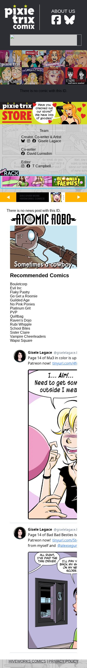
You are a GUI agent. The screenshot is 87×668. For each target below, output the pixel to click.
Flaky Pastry (20, 292)
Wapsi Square (21, 340)
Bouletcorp (18, 284)
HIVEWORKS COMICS (27, 661)
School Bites (20, 328)
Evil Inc (16, 288)
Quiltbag (16, 316)
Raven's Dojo (20, 320)
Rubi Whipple (21, 324)
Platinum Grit (20, 308)
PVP (13, 312)
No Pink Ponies (22, 304)
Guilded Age (20, 300)
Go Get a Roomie (23, 296)
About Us (63, 11)
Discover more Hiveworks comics (32, 197)
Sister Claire (20, 332)
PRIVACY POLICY (64, 661)
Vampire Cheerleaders (28, 336)
